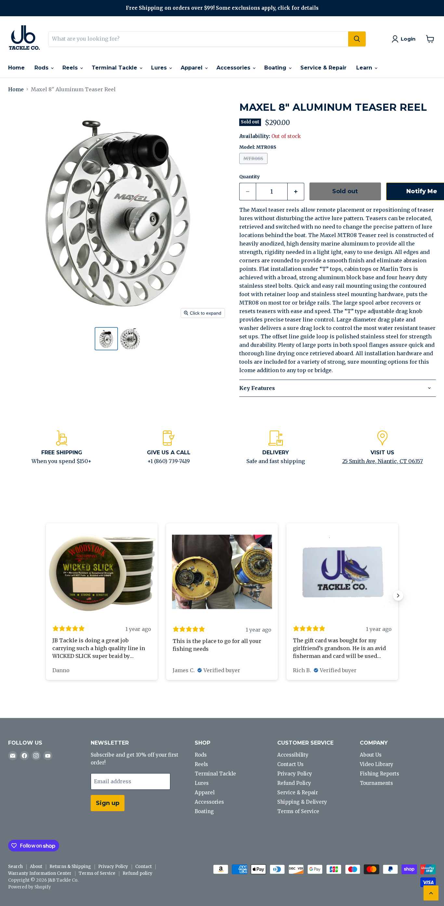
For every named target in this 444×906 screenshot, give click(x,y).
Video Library (376, 764)
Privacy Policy (294, 774)
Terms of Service (298, 811)
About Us (371, 755)
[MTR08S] (254, 165)
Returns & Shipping (70, 866)
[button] (106, 339)
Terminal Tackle (115, 68)
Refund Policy (294, 783)
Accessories (234, 68)
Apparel (192, 68)
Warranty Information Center (40, 873)
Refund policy (137, 873)
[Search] (357, 38)
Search (15, 866)
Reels (70, 68)
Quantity (249, 176)
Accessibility (292, 755)
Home (16, 68)
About (36, 866)
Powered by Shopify (29, 887)
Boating (276, 68)
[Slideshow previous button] (46, 595)
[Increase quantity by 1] (296, 192)
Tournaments (376, 783)
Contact (143, 866)
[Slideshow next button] (398, 595)
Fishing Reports (379, 774)
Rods (42, 68)
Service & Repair (323, 68)
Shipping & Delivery (302, 802)
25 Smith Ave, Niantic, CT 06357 (382, 461)
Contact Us (290, 764)
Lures (159, 68)
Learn (365, 68)
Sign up (107, 803)
